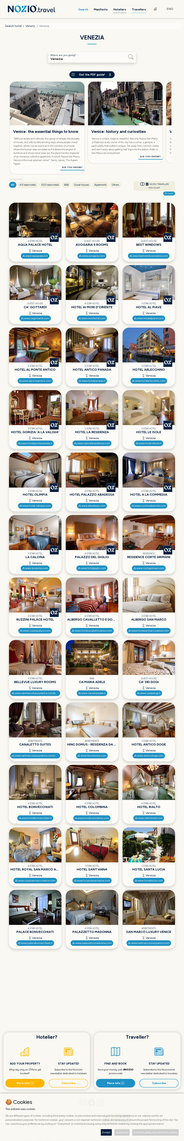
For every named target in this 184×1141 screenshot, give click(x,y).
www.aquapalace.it (36, 255)
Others (115, 184)
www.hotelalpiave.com (150, 318)
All (12, 184)
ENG (170, 9)
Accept (106, 1132)
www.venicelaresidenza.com (93, 443)
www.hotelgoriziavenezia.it (36, 443)
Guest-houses (81, 184)
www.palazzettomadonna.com (93, 943)
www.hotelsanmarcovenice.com (150, 630)
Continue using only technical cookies (155, 1132)
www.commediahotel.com (150, 505)
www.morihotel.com (93, 318)
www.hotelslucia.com (150, 880)
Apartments (100, 184)
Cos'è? (170, 193)
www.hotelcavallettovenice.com (93, 630)
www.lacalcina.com (36, 568)
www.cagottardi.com (36, 318)
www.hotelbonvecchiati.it (36, 818)
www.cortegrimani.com (150, 568)
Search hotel (13, 26)
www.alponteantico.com (36, 380)
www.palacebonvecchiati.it (36, 943)
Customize (122, 1132)
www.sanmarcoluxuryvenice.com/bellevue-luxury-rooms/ (37, 693)
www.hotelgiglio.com (93, 568)
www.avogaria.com (93, 255)
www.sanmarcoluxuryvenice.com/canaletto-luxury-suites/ (37, 755)
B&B (66, 184)
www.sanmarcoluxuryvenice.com (150, 943)
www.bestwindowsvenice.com (150, 255)
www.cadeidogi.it (150, 693)
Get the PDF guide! (92, 74)
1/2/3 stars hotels (50, 184)
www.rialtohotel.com (149, 818)
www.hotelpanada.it (93, 380)
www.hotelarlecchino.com (150, 380)
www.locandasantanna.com (93, 880)
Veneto (30, 26)
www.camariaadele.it (93, 693)
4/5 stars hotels (28, 184)
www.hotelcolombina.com (93, 818)
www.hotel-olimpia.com (36, 505)
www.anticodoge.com (150, 755)
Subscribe (68, 1083)
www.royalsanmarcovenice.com (36, 880)
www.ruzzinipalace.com (36, 630)
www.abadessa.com (93, 505)
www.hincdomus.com (93, 755)
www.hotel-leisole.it (150, 443)
